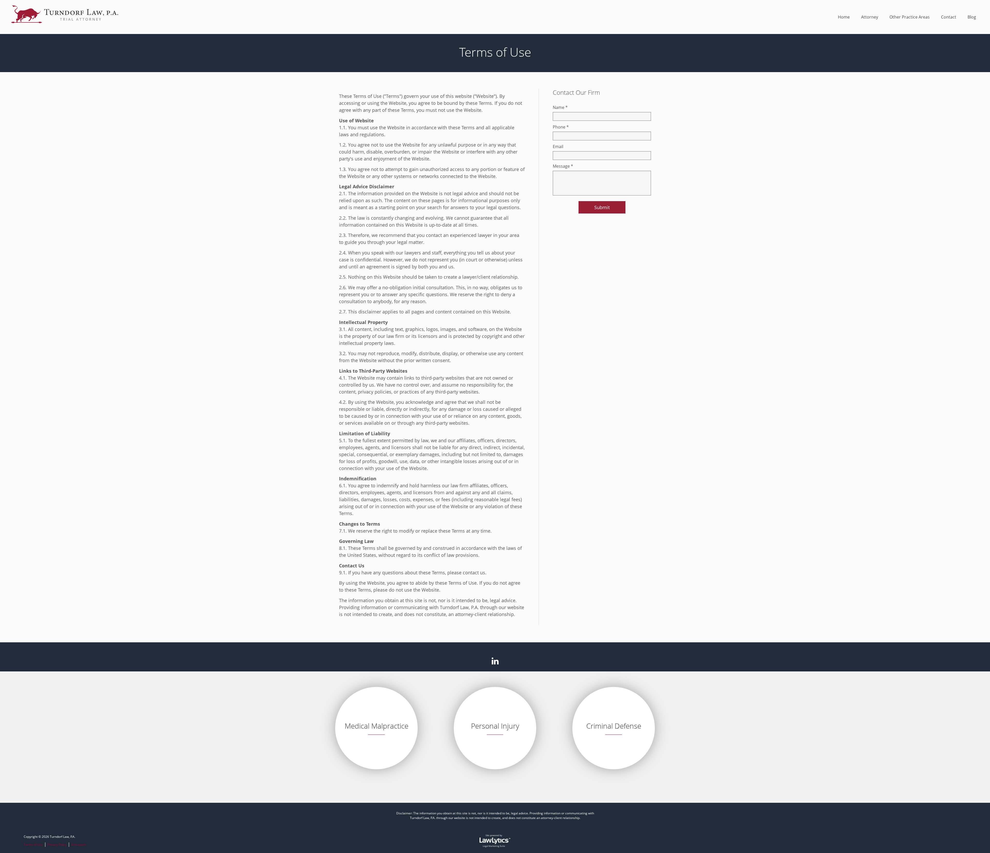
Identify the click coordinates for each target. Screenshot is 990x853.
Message (563, 166)
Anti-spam (78, 844)
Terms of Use (33, 844)
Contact (948, 17)
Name (560, 107)
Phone (561, 127)
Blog (972, 17)
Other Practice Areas (909, 17)
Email (558, 146)
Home (844, 17)
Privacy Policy (57, 844)
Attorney (869, 17)
